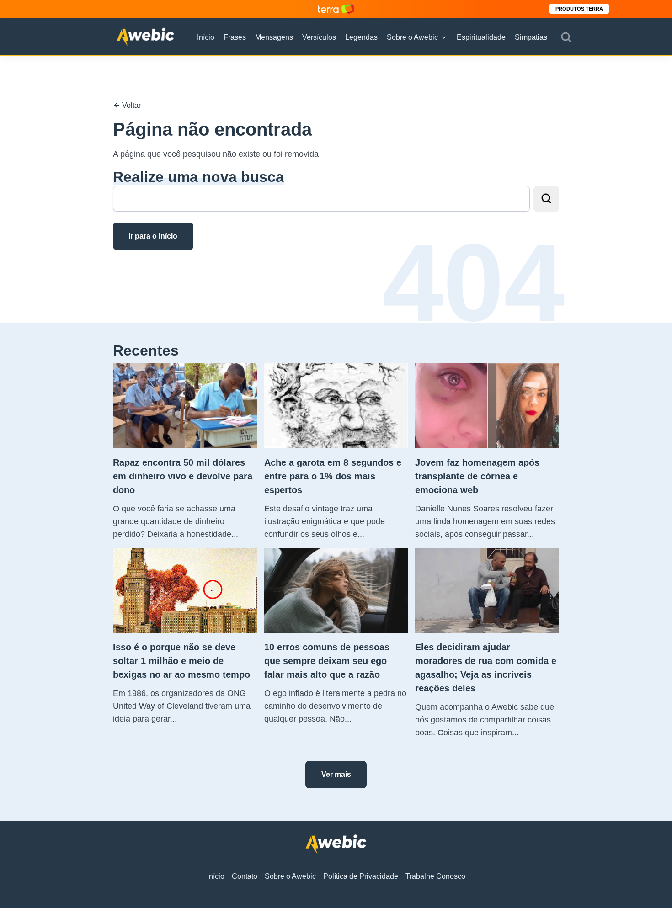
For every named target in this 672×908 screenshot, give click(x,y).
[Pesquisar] (566, 37)
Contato (244, 876)
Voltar (130, 105)
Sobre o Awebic (412, 37)
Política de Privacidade (360, 876)
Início (205, 37)
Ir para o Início (152, 236)
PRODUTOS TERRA (579, 8)
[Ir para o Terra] (336, 9)
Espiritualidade (481, 37)
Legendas (361, 37)
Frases (235, 37)
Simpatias (531, 37)
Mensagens (274, 37)
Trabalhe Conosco (435, 876)
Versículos (319, 37)
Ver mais (336, 774)
